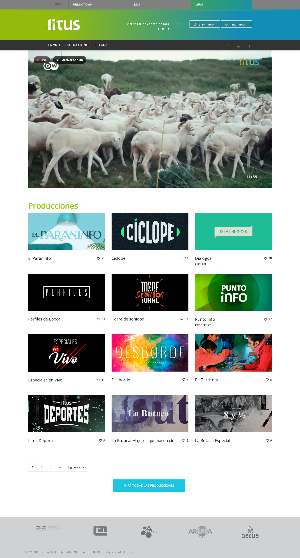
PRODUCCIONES (77, 45)
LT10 (137, 4)
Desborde (121, 379)
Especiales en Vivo (45, 380)
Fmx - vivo (238, 25)
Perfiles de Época (44, 319)
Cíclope (118, 258)
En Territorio (207, 379)
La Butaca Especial (212, 440)
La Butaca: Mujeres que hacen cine (144, 440)
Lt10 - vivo (206, 25)
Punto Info (205, 319)
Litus (199, 4)
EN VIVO (54, 45)
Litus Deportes (42, 440)
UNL (58, 4)
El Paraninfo (39, 258)
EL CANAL (102, 45)
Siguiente (74, 467)
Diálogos (203, 258)
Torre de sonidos (128, 319)
